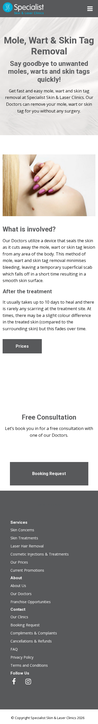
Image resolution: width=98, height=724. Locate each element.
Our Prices (19, 562)
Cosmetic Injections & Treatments (39, 554)
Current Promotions (49, 505)
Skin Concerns (22, 529)
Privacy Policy (21, 657)
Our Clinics (19, 616)
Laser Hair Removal (27, 546)
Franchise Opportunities (30, 601)
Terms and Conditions (29, 665)
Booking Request (49, 473)
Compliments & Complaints (33, 633)
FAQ (14, 649)
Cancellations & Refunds (31, 641)
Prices (22, 346)
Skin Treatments (24, 537)
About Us (18, 585)
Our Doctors (21, 593)
